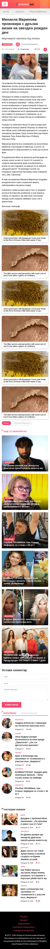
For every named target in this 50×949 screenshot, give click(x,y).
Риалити (18, 752)
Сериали (18, 733)
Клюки (23, 815)
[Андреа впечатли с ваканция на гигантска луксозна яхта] (25, 607)
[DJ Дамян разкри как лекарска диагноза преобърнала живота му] (25, 453)
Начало (6, 12)
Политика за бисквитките (24, 931)
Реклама (23, 917)
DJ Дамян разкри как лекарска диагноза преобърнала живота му (34, 837)
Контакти (24, 920)
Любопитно (20, 12)
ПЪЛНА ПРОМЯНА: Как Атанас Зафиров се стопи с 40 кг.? (31, 791)
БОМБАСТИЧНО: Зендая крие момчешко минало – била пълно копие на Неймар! (31, 775)
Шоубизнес (24, 847)
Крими (23, 866)
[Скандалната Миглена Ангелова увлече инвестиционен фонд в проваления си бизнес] (25, 492)
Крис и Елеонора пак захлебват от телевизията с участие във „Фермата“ (30, 759)
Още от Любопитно (15, 431)
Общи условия (24, 924)
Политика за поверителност (24, 927)
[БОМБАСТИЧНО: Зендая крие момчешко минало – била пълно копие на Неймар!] (25, 569)
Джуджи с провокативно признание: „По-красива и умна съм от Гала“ (34, 821)
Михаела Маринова (22, 423)
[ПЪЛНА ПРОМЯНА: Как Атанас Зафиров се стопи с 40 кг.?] (25, 530)
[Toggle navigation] (5, 4)
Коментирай (11, 705)
